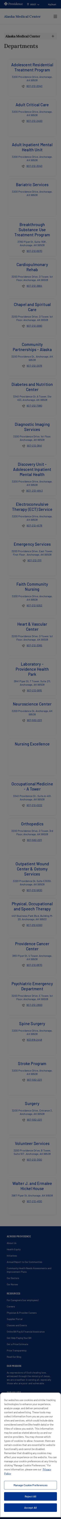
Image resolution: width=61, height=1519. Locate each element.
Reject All (30, 1496)
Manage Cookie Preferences (30, 1485)
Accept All (30, 1507)
